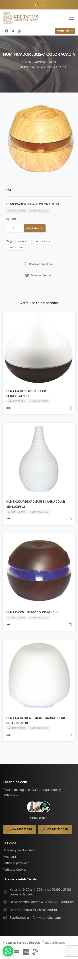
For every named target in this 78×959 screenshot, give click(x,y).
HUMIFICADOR (16, 247)
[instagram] (19, 31)
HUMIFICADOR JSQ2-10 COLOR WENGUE (32, 612)
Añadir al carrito (34, 228)
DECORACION (43, 241)
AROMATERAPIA (45, 62)
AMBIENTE (23, 241)
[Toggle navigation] (71, 18)
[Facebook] (7, 31)
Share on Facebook (41, 264)
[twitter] (13, 31)
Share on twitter (41, 275)
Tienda (26, 62)
